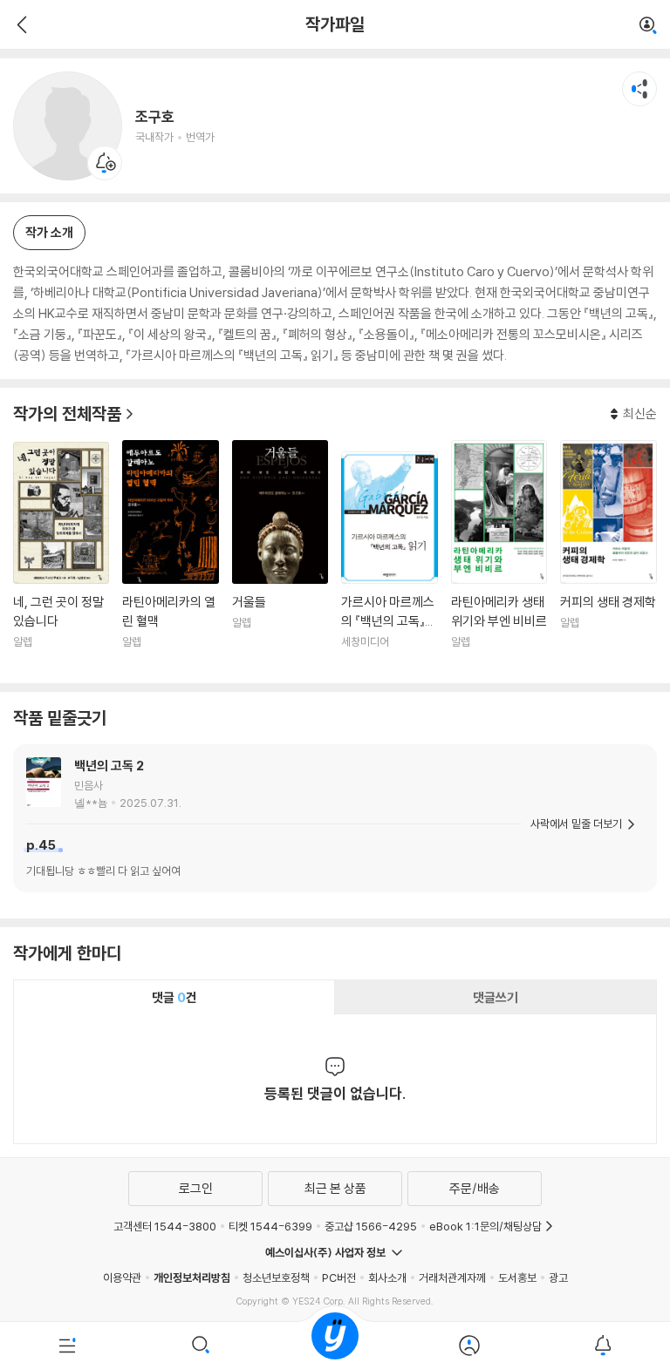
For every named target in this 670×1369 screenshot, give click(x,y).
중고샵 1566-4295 (371, 1226)
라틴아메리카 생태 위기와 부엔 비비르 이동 (499, 555)
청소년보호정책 (276, 1277)
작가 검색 (648, 26)
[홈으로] (335, 1345)
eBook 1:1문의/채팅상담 (485, 1226)
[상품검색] (201, 1345)
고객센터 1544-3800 (164, 1226)
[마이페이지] (469, 1345)
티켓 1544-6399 (270, 1226)
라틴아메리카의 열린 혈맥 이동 (170, 555)
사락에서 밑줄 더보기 (576, 823)
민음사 (88, 785)
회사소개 (387, 1277)
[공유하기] (639, 88)
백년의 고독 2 (109, 765)
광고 (558, 1277)
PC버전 (339, 1277)
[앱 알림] (602, 1345)
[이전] (19, 24)
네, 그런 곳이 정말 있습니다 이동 (61, 556)
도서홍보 (517, 1277)
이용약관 (122, 1277)
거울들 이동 (280, 555)
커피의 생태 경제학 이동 (608, 555)
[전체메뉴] (67, 1345)
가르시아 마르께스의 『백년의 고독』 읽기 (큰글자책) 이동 (389, 560)
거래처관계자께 (452, 1277)
